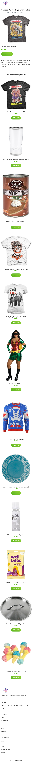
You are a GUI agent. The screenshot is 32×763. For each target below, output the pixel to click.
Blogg (2, 741)
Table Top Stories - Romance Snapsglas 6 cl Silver (16, 159)
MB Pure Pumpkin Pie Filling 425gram (16, 221)
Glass (2, 717)
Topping (14, 46)
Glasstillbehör (4, 723)
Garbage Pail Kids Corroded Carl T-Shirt (16, 112)
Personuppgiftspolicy (6, 749)
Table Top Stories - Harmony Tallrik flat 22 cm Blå (16, 487)
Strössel (9, 46)
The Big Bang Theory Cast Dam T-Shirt (16, 317)
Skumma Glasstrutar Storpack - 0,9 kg (16, 671)
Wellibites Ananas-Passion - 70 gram (16, 582)
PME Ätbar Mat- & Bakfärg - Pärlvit (16, 534)
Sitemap (3, 752)
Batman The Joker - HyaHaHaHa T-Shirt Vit (16, 269)
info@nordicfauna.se (6, 709)
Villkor (2, 746)
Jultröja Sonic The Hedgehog (16, 439)
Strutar (2, 728)
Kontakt (3, 743)
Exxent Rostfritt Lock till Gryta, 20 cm (16, 624)
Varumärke (3, 731)
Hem (2, 12)
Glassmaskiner (5, 720)
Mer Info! (7, 54)
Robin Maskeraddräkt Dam (16, 383)
